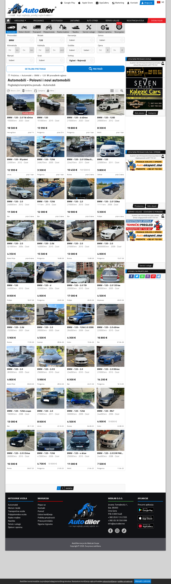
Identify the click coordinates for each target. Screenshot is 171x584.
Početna (15, 75)
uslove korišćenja (109, 581)
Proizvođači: (12, 35)
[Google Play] (146, 510)
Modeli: (40, 35)
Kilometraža (12, 45)
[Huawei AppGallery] (146, 526)
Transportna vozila (16, 511)
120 (41, 40)
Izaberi (72, 40)
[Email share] (153, 276)
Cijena (100, 45)
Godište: (71, 45)
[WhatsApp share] (142, 276)
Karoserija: (72, 35)
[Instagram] (117, 531)
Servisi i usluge (112, 20)
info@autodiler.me (116, 523)
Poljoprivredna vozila (17, 514)
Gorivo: (101, 35)
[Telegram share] (158, 276)
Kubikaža (41, 45)
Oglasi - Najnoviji (77, 60)
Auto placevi (57, 20)
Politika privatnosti (46, 517)
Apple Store (87, 2)
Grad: (40, 55)
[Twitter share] (137, 276)
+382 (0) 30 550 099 (117, 520)
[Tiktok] (124, 531)
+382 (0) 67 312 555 (117, 517)
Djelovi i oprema (15, 527)
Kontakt (134, 2)
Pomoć (41, 511)
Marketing (119, 2)
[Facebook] (110, 531)
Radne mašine (14, 517)
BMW (11, 40)
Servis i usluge (14, 524)
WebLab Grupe (93, 543)
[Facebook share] (131, 276)
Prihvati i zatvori (142, 581)
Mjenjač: (10, 55)
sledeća (69, 488)
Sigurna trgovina (45, 524)
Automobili (26, 75)
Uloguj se (148, 2)
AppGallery (103, 2)
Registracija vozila (135, 20)
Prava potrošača (45, 520)
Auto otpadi (92, 20)
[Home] (7, 20)
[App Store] (146, 518)
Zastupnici (74, 20)
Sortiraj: (71, 55)
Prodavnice (38, 20)
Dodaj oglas (157, 20)
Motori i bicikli (14, 508)
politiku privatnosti (125, 581)
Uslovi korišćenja (45, 514)
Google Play (69, 2)
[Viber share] (148, 276)
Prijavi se (42, 504)
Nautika (11, 520)
